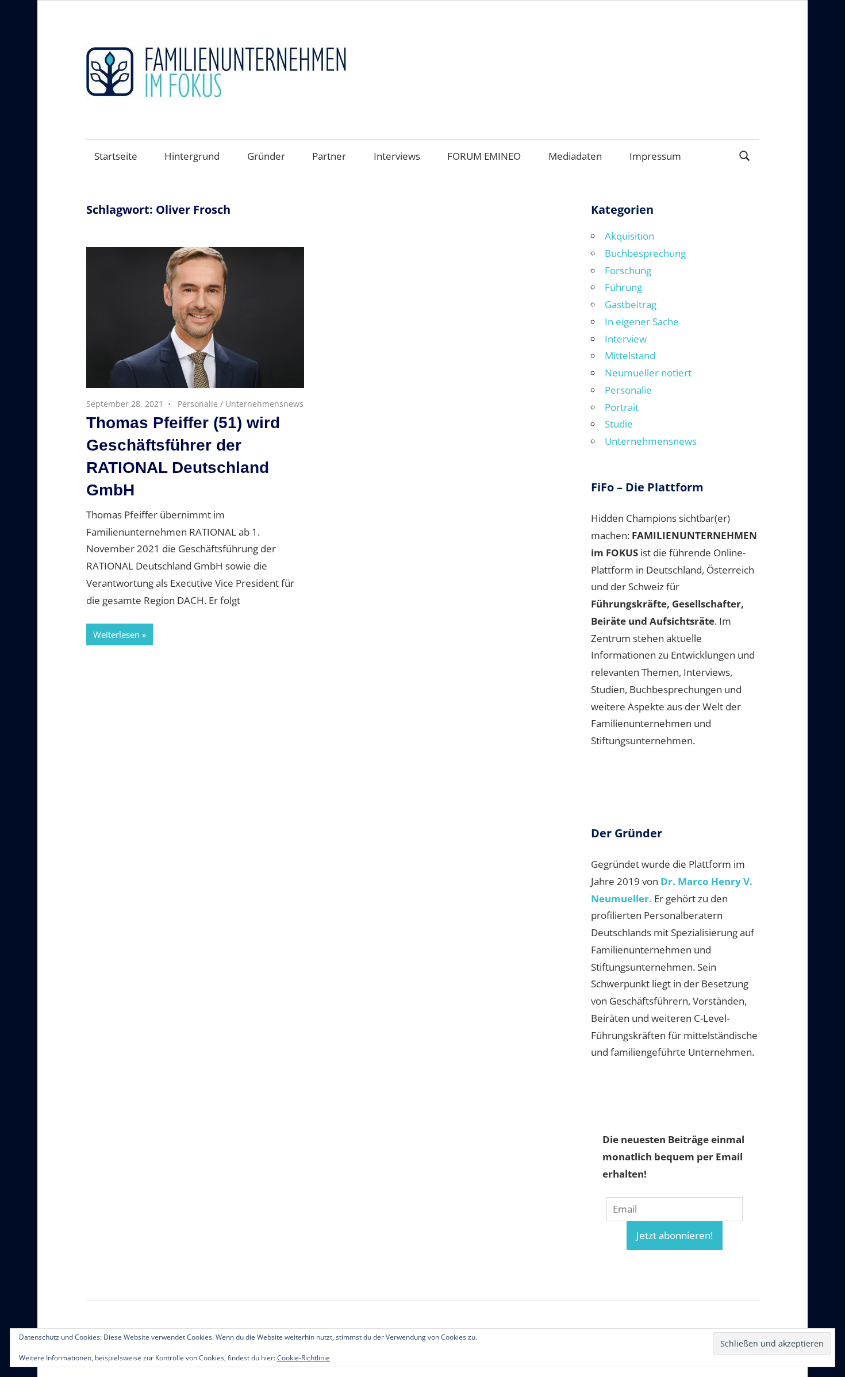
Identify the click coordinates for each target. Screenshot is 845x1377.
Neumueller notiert (648, 372)
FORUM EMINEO (484, 156)
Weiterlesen (116, 634)
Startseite (115, 156)
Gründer (266, 156)
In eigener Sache (642, 321)
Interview (626, 338)
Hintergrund (192, 156)
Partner (329, 156)
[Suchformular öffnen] (745, 155)
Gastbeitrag (630, 304)
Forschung (628, 270)
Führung (623, 287)
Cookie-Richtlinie (303, 1358)
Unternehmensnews (264, 403)
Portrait (622, 407)
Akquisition (629, 236)
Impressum (655, 156)
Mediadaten (575, 156)
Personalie (198, 403)
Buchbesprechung (645, 253)
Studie (619, 423)
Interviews (397, 156)
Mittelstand (630, 355)
